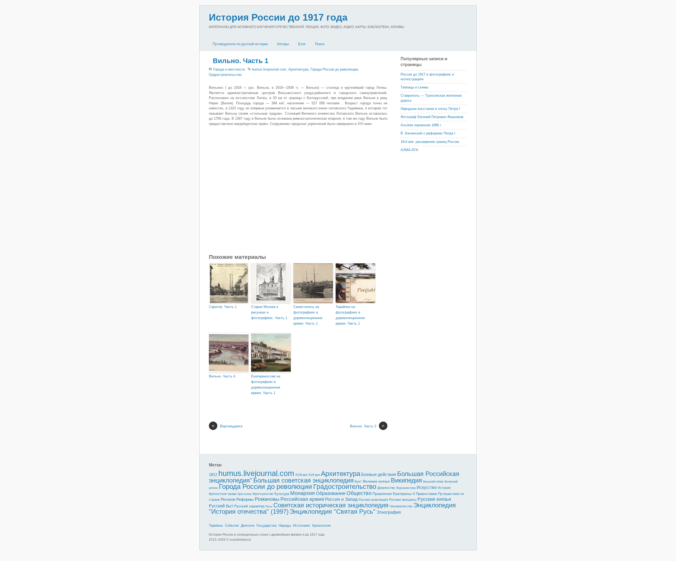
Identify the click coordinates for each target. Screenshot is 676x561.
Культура (281, 494)
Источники (301, 525)
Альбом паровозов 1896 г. (421, 125)
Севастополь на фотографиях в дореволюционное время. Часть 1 (307, 315)
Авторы (283, 44)
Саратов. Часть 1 (223, 307)
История (444, 487)
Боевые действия (378, 474)
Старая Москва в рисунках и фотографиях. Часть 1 (269, 312)
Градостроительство (225, 75)
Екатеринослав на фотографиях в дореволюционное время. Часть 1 (265, 384)
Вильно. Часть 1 (240, 61)
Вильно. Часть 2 (367, 426)
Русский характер (249, 506)
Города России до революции (334, 69)
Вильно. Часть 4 (222, 376)
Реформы (245, 499)
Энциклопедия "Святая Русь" (332, 511)
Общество (359, 493)
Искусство (427, 487)
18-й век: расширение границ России (430, 142)
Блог (302, 44)
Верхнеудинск (227, 426)
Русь (269, 506)
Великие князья (376, 481)
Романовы (267, 499)
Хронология (321, 525)
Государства (266, 525)
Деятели (247, 525)
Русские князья (434, 499)
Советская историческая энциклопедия (330, 505)
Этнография (389, 512)
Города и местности (229, 69)
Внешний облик (433, 481)
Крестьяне (245, 493)
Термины (216, 525)
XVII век (314, 475)
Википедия (406, 480)
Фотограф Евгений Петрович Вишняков (432, 117)
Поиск (320, 44)
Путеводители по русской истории (240, 44)
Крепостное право (223, 494)
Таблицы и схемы (414, 87)
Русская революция (373, 500)
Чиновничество (400, 506)
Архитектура (298, 69)
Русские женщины (402, 500)
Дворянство (386, 488)
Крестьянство (263, 494)
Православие (426, 494)
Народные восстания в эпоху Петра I (430, 109)
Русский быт (221, 506)
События (232, 525)
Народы (285, 525)
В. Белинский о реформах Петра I (428, 133)
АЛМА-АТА (409, 150)
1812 (213, 474)
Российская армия (302, 499)
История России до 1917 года (278, 17)
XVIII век (301, 474)
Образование (330, 493)
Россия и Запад (341, 499)
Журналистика (406, 487)
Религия (228, 499)
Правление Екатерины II (394, 494)
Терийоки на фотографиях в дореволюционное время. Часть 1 (350, 315)
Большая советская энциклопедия (303, 480)
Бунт (358, 481)
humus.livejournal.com (269, 69)
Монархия (302, 493)
